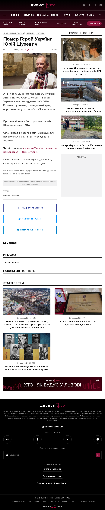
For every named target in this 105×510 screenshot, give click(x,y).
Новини (15, 15)
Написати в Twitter (32, 219)
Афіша (90, 15)
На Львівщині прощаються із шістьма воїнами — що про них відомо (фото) (27, 368)
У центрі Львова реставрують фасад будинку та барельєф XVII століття (81, 71)
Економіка (43, 15)
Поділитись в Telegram (31, 230)
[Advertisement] (81, 176)
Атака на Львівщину (77, 23)
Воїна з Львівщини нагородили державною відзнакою (78, 323)
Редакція (52, 501)
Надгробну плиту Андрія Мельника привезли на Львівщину (81, 147)
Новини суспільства (14, 33)
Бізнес (54, 15)
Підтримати (94, 23)
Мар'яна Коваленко (33, 50)
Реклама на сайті (52, 476)
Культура (79, 15)
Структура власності (19, 501)
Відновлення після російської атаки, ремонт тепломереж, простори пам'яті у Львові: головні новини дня (27, 324)
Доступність (61, 23)
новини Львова (53, 498)
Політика (29, 15)
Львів (66, 83)
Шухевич (16, 196)
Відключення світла (41, 23)
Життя (66, 15)
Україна (40, 33)
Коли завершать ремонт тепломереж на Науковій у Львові (81, 110)
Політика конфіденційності (52, 483)
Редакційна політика (37, 501)
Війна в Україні (22, 23)
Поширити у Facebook (32, 208)
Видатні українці (72, 120)
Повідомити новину (87, 501)
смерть (6, 196)
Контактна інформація (67, 501)
